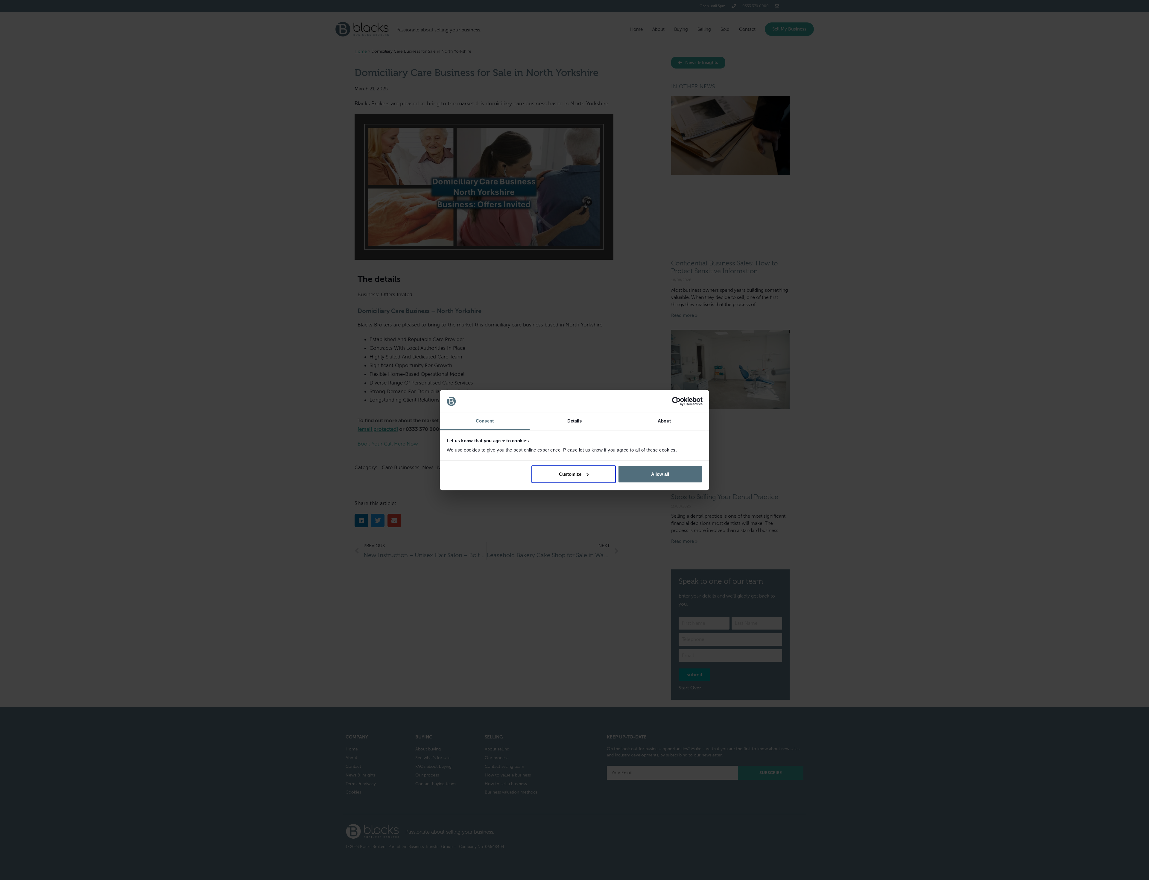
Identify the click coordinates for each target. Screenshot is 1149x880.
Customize (570, 474)
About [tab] (664, 421)
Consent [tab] (485, 421)
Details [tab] (574, 421)
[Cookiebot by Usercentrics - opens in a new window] (676, 401)
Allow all (660, 474)
